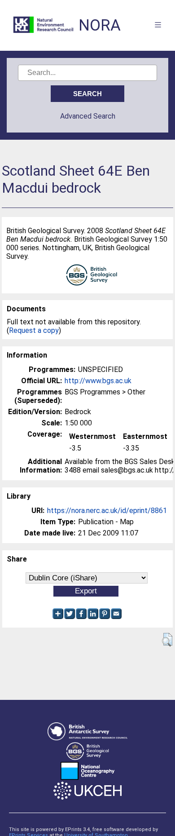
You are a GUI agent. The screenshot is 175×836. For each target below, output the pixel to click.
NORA (100, 25)
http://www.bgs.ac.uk (98, 380)
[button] (167, 639)
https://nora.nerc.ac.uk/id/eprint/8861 (107, 510)
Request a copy (34, 330)
